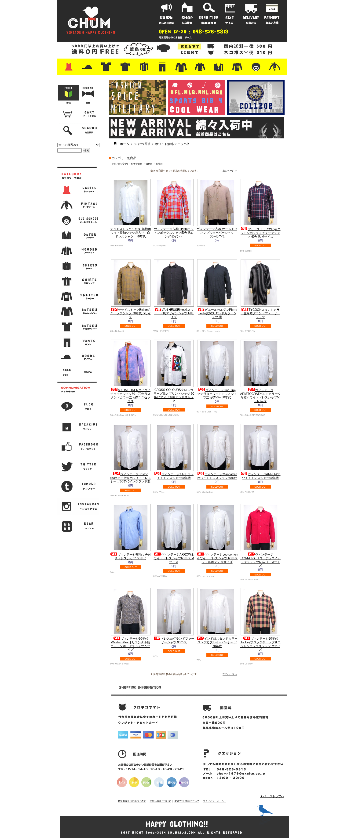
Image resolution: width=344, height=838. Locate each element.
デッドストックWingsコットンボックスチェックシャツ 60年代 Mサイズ (261, 232)
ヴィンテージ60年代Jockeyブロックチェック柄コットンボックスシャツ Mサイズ (260, 644)
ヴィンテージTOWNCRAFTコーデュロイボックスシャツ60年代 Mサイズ (260, 560)
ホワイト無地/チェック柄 (172, 144)
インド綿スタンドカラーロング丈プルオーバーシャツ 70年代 (217, 642)
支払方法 (271, 13)
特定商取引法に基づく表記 (132, 801)
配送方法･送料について (187, 801)
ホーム (123, 144)
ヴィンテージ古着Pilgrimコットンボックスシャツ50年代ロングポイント (174, 232)
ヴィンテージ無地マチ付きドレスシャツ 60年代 (133, 556)
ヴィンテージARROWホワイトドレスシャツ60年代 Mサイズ (174, 558)
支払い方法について (160, 801)
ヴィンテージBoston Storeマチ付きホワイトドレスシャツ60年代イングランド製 (130, 477)
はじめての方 (166, 13)
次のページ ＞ (230, 170)
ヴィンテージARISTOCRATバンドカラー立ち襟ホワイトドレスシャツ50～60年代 (260, 395)
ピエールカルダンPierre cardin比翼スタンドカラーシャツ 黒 (217, 313)
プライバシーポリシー (214, 801)
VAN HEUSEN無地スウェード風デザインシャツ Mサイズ (174, 313)
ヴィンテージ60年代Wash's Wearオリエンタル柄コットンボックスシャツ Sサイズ (130, 644)
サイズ (229, 13)
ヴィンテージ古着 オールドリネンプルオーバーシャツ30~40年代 (217, 232)
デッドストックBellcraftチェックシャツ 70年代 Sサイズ (130, 313)
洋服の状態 (208, 13)
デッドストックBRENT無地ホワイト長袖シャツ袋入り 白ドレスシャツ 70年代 (130, 232)
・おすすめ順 (135, 164)
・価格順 (148, 164)
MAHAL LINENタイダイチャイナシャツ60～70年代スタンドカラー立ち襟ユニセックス (130, 395)
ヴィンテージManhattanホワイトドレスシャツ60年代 (217, 476)
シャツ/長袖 (142, 144)
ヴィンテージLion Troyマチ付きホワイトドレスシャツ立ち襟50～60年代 (217, 393)
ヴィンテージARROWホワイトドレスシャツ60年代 (261, 476)
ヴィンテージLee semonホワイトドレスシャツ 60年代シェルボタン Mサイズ (217, 558)
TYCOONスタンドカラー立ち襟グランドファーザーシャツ (260, 313)
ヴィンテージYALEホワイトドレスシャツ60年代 (175, 476)
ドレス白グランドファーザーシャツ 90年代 (177, 640)
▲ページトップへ (272, 796)
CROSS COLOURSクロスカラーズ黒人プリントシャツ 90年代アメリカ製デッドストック (174, 395)
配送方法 (250, 13)
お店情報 (187, 13)
